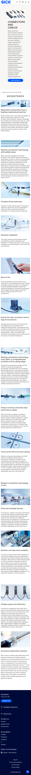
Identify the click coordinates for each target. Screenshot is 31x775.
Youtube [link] (3, 745)
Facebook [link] (4, 737)
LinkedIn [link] (3, 735)
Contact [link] (3, 722)
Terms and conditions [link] (15, 762)
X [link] (1, 742)
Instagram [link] (4, 740)
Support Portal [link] (5, 724)
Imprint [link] (15, 760)
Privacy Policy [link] (15, 767)
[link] (6, 2)
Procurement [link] (5, 727)
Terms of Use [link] (15, 765)
